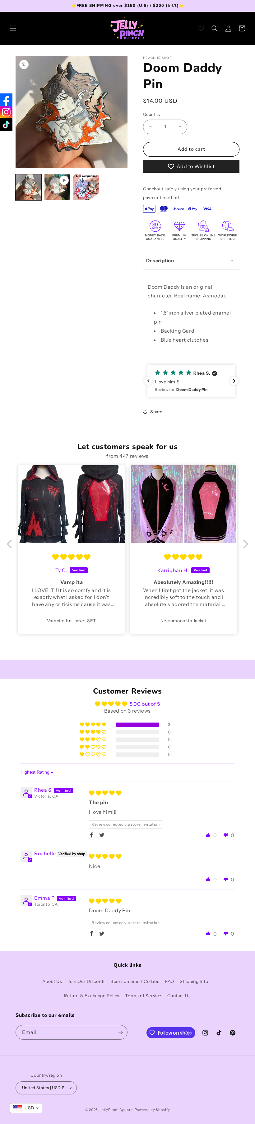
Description (160, 260)
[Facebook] (6, 99)
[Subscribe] (120, 1032)
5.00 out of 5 (145, 704)
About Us (52, 981)
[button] (13, 28)
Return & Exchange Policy (91, 995)
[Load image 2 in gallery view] (86, 187)
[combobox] (26, 1108)
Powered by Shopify (152, 1109)
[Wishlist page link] (201, 28)
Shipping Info (194, 981)
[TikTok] (6, 124)
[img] (71, 557)
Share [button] (156, 412)
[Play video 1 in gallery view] (57, 187)
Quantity (151, 114)
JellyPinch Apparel (117, 1109)
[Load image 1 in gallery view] (28, 187)
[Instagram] (6, 112)
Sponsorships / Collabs (134, 981)
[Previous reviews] (148, 381)
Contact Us (179, 995)
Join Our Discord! (86, 981)
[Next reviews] (234, 381)
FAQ (169, 981)
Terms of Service (143, 995)
